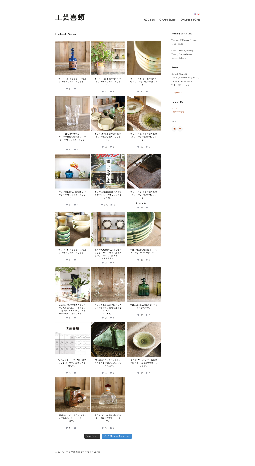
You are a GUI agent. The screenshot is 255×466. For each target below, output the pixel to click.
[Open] (72, 58)
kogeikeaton (72, 44)
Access (149, 19)
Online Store (190, 19)
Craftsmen (167, 19)
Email (174, 108)
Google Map (177, 93)
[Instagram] (87, 72)
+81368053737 (178, 112)
